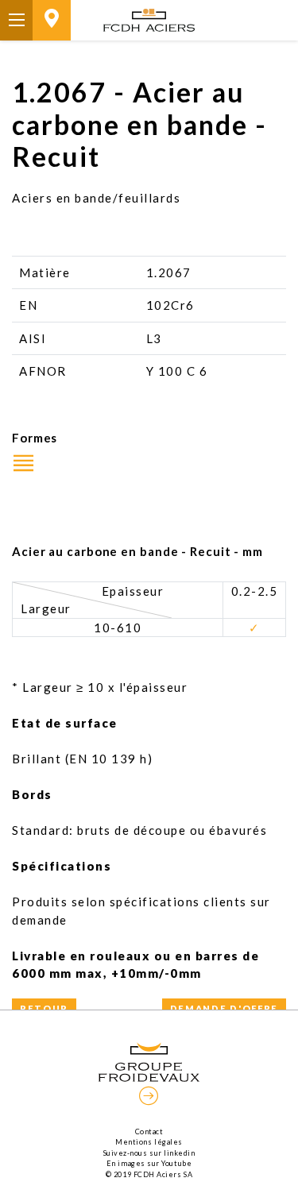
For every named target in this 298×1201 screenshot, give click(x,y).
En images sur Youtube (149, 1163)
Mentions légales (149, 1141)
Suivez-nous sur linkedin (149, 1153)
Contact (149, 1131)
